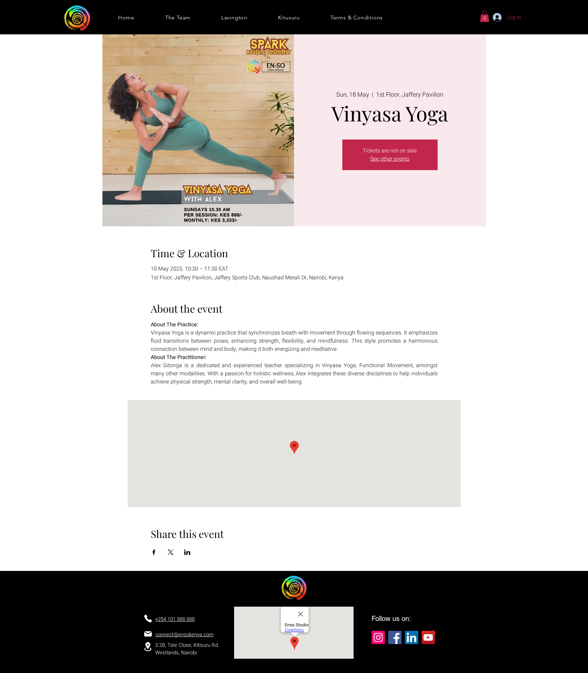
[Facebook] (395, 637)
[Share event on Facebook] (154, 552)
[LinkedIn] (411, 637)
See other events (389, 159)
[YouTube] (428, 637)
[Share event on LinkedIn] (187, 552)
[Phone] (148, 618)
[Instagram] (378, 637)
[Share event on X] (170, 552)
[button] (484, 16)
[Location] (147, 646)
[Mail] (148, 633)
